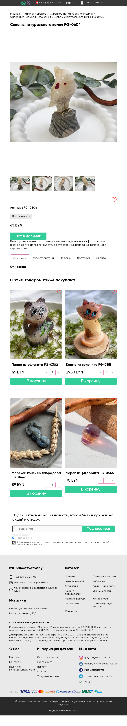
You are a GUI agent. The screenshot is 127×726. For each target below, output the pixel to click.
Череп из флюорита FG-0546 (90, 473)
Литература (100, 599)
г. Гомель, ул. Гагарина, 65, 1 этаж (28, 609)
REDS (75, 711)
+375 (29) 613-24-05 (50, 3)
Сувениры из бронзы (104, 576)
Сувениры (71, 611)
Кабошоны (99, 581)
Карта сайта (44, 662)
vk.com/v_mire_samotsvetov (100, 664)
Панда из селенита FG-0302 (35, 364)
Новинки (70, 576)
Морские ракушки (75, 599)
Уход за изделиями (48, 676)
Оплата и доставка (48, 657)
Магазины (14, 657)
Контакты (15, 662)
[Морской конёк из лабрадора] (36, 433)
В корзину (36, 381)
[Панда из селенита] (36, 324)
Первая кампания (23, 538)
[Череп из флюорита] (91, 433)
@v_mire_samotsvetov (97, 657)
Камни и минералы (104, 586)
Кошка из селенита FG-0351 (88, 364)
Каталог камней (74, 581)
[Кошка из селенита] (91, 324)
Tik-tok (88, 682)
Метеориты (72, 603)
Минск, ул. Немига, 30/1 (22, 613)
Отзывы (41, 671)
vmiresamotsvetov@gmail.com (31, 583)
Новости (42, 667)
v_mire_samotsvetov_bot (99, 676)
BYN (68, 2)
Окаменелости (102, 591)
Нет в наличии (28, 236)
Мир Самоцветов (94, 670)
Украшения (71, 586)
